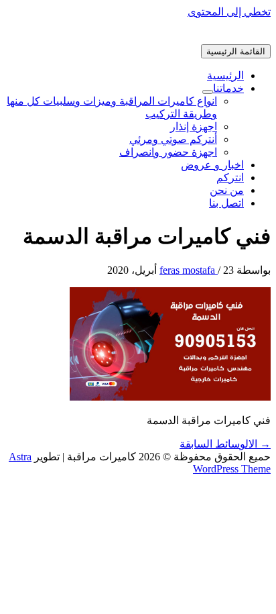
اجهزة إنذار (193, 126)
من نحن (227, 190)
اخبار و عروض (212, 164)
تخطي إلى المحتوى (229, 11)
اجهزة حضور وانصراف (168, 152)
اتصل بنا (226, 203)
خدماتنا (228, 88)
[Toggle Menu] (207, 92)
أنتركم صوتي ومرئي (173, 139)
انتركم (230, 177)
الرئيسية (225, 75)
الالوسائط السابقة (225, 444)
